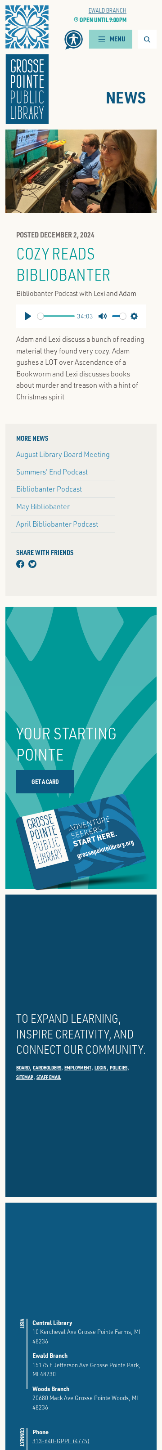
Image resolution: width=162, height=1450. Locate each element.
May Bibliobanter (43, 506)
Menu (118, 39)
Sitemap (24, 1077)
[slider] (56, 316)
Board (23, 1068)
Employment (77, 1068)
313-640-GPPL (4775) (61, 1441)
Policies (118, 1068)
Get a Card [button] (45, 781)
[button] (73, 40)
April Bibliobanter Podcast (57, 523)
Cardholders (47, 1068)
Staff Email (48, 1077)
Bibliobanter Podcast (49, 488)
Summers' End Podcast (52, 471)
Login (100, 1068)
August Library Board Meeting (63, 454)
